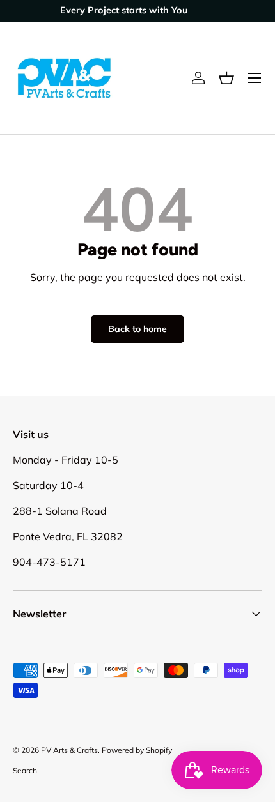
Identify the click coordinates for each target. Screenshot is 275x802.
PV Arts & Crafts (69, 750)
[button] (226, 78)
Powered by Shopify (137, 750)
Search (25, 770)
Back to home (137, 329)
